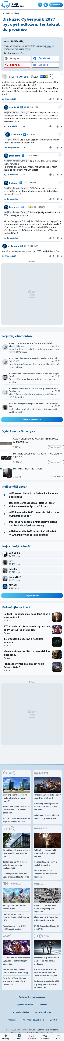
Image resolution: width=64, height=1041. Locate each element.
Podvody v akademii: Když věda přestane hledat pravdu (16, 875)
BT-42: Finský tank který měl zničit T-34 (46, 927)
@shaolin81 (13, 139)
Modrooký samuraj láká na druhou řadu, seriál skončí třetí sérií (46, 806)
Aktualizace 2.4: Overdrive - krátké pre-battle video (47, 918)
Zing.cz (7, 633)
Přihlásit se (56, 5)
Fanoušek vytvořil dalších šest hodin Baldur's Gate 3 (24, 665)
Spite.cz (7, 620)
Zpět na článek (12, 13)
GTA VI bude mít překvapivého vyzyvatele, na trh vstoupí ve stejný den (27, 628)
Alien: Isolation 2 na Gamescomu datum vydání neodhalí (45, 874)
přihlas (48, 46)
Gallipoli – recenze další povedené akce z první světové (27, 616)
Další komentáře (32, 419)
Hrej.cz (7, 670)
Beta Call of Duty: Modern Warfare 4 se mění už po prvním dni (14, 981)
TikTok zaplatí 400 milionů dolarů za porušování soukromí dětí (14, 865)
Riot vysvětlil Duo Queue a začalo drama (14, 907)
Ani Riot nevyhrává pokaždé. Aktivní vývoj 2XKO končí (46, 817)
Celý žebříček (32, 595)
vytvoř (28, 49)
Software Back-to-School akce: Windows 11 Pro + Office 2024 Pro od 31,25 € (45, 972)
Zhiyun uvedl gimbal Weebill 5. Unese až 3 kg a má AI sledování (46, 961)
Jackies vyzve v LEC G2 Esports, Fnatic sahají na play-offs (16, 917)
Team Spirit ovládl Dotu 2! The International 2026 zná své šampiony (16, 809)
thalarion (13, 183)
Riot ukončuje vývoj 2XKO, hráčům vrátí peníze (14, 927)
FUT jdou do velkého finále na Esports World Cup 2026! (16, 820)
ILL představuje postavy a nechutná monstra (23, 641)
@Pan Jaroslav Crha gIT (17, 112)
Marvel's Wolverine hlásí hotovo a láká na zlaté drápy (27, 653)
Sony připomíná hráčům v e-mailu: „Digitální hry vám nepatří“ (15, 798)
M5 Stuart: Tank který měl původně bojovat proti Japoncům (45, 908)
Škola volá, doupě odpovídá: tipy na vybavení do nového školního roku (47, 984)
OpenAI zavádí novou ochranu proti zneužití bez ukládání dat (16, 853)
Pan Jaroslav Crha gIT (19, 77)
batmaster (14, 207)
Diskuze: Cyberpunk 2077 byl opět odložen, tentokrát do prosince (31, 24)
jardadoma (16, 134)
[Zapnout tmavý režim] (45, 5)
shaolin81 (14, 107)
